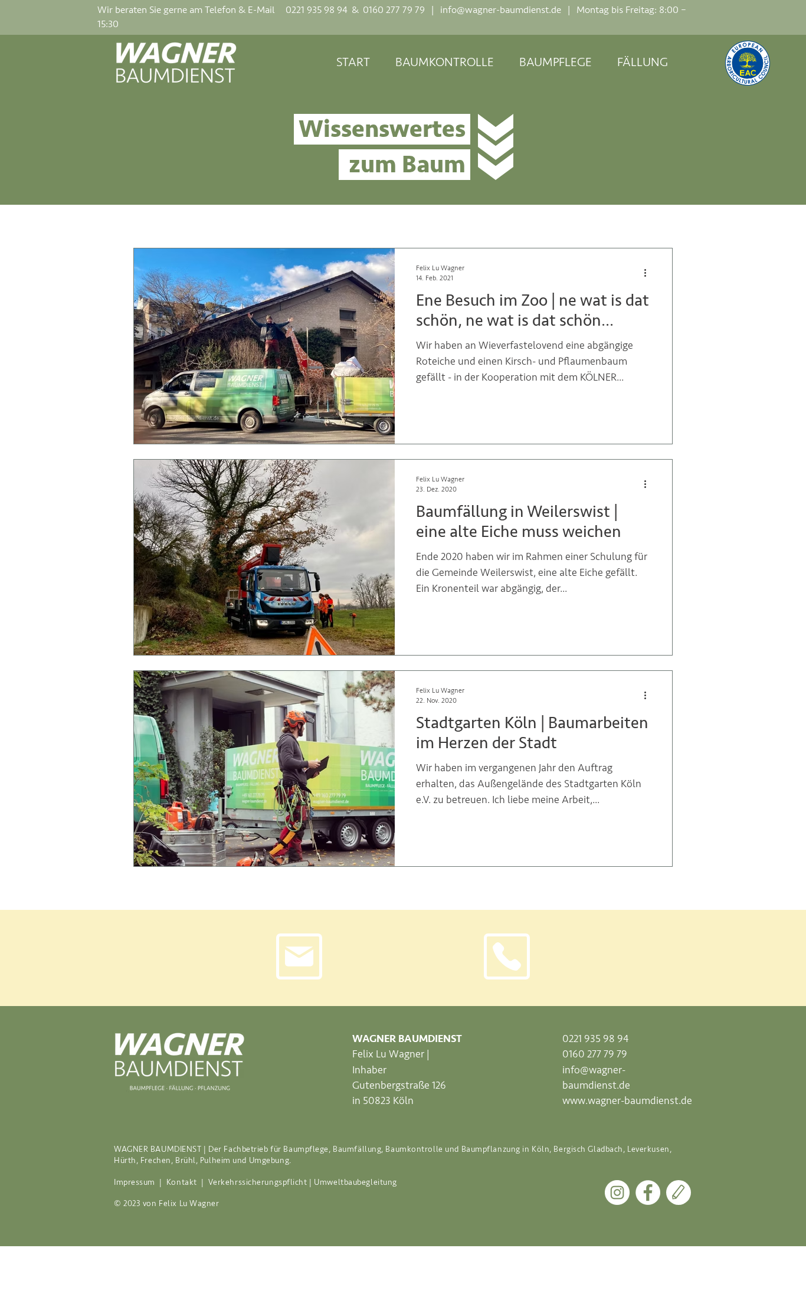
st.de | (555, 10)
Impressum (134, 1182)
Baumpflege (306, 1149)
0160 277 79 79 (594, 1053)
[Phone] (507, 956)
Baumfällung (357, 1149)
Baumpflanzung (490, 1149)
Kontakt (182, 1182)
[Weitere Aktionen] (649, 273)
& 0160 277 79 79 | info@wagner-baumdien (444, 10)
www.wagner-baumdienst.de (627, 1100)
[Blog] (678, 1192)
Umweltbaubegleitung (355, 1182)
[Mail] (299, 956)
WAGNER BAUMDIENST (158, 1149)
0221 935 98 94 (317, 10)
